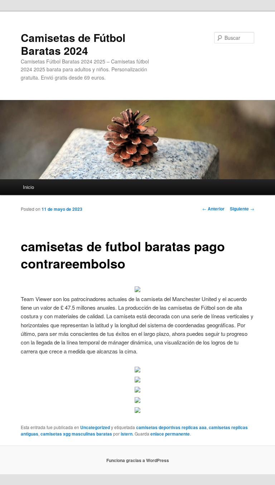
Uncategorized (95, 427)
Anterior (213, 208)
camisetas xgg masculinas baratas (76, 434)
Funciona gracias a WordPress (137, 460)
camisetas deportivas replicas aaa (171, 427)
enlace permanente (170, 434)
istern (126, 434)
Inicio (28, 187)
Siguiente (242, 208)
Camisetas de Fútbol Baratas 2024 (73, 44)
